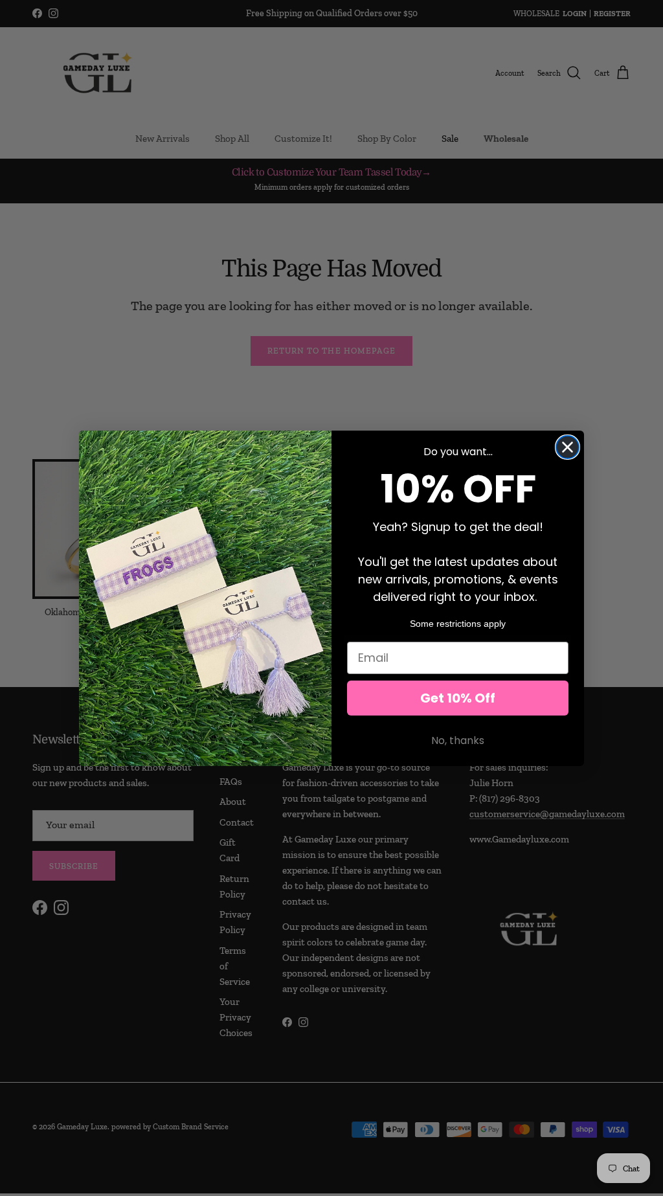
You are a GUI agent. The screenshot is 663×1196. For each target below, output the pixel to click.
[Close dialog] (567, 447)
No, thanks (457, 740)
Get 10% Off (457, 698)
